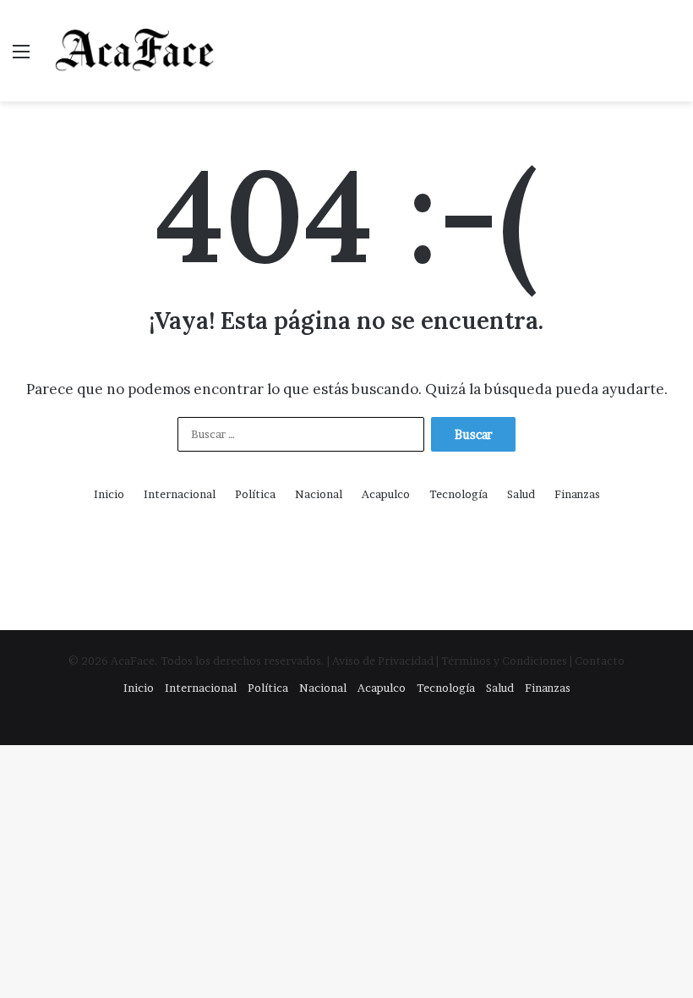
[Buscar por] (671, 57)
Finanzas (577, 494)
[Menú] (21, 57)
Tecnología (458, 494)
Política (255, 494)
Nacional (318, 494)
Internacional (180, 494)
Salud (521, 494)
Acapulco (386, 494)
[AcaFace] (135, 51)
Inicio (109, 494)
